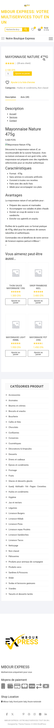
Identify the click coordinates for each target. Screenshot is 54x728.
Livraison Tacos (16, 540)
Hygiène (12, 497)
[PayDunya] (46, 686)
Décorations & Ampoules (20, 449)
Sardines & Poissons (18, 572)
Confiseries (14, 432)
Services (13, 117)
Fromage (13, 470)
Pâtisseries (14, 556)
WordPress (41, 724)
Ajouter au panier (22, 73)
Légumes (13, 508)
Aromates (13, 400)
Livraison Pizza (15, 524)
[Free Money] (10, 686)
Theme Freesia (24, 724)
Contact (13, 120)
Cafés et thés (15, 422)
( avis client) (24, 63)
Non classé (43, 88)
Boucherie (13, 416)
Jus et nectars (15, 502)
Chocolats (13, 427)
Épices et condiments (19, 465)
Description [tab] (10, 97)
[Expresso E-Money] (17, 686)
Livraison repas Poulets (19, 529)
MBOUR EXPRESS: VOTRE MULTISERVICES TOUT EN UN (25, 17)
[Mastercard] (24, 686)
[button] (44, 59)
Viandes (12, 588)
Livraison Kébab (16, 519)
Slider (11, 578)
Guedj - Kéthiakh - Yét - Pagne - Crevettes (27, 486)
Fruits (11, 475)
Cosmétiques (15, 443)
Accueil (12, 114)
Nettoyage (13, 545)
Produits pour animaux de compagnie (26, 562)
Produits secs (15, 567)
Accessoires (14, 395)
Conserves (13, 438)
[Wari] (39, 686)
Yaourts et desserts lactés (21, 594)
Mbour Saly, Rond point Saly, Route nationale (22, 701)
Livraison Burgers (17, 513)
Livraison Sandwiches (19, 535)
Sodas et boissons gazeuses (22, 583)
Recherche (25, 29)
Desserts (13, 454)
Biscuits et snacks (17, 411)
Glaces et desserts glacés (21, 481)
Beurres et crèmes (17, 406)
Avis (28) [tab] (25, 97)
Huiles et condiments (27, 88)
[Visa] (32, 686)
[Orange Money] (3, 686)
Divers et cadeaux (17, 459)
